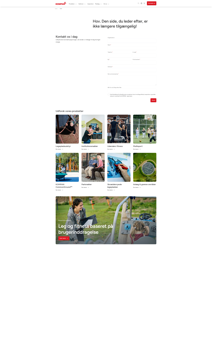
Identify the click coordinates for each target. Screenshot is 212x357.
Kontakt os (151, 3)
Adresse (110, 66)
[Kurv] (144, 3)
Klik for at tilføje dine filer (114, 87)
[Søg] (138, 3)
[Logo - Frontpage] (61, 3)
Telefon (110, 52)
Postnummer (136, 59)
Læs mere (129, 96)
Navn (109, 45)
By (109, 59)
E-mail (135, 52)
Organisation (111, 37)
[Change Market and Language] (141, 3)
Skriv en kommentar (113, 74)
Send (153, 100)
